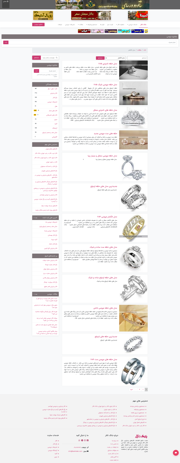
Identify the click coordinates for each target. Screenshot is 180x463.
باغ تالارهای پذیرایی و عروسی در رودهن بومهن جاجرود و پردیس (45, 189)
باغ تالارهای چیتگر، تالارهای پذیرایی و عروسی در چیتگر (46, 183)
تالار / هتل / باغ (46, 89)
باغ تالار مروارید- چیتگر (50, 282)
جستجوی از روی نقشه (138, 413)
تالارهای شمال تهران (51, 149)
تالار (56, 441)
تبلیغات (60, 24)
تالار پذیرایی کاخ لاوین (50, 248)
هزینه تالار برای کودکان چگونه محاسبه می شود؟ (46, 312)
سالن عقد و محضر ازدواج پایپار (48, 226)
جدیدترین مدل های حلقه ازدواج (104, 186)
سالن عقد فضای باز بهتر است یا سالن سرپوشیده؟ (46, 326)
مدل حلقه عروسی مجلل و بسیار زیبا (102, 155)
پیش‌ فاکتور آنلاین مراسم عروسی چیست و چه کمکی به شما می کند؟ (46, 332)
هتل (46, 106)
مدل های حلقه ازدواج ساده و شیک (102, 277)
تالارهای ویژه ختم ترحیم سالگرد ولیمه (46, 210)
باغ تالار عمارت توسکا (51, 265)
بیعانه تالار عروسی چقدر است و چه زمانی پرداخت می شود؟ (47, 319)
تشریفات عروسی (70, 24)
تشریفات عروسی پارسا (50, 231)
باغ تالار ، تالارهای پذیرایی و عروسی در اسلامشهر (46, 176)
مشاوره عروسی (38, 24)
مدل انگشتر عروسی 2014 (107, 216)
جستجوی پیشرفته (139, 409)
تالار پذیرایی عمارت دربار (50, 273)
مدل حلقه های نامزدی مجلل (105, 110)
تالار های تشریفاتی (45, 115)
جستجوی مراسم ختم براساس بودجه (134, 416)
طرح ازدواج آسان (140, 419)
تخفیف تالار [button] (120, 24)
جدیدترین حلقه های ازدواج (106, 336)
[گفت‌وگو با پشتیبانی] (176, 453)
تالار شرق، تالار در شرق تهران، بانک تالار (45, 157)
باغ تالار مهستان (52, 235)
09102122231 (77, 447)
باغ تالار (46, 97)
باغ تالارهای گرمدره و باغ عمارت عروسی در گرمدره (45, 200)
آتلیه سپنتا (54, 239)
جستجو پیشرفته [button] (92, 24)
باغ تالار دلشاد (53, 244)
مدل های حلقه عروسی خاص (105, 308)
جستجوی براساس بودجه (137, 406)
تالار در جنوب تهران (51, 162)
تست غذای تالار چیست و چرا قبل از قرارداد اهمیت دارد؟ (46, 299)
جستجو (36, 57)
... (136, 389)
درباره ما (114, 441)
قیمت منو (110, 24)
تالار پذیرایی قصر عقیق (50, 286)
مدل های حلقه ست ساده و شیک (103, 247)
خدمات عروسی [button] (133, 24)
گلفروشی (46, 137)
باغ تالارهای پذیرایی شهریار (49, 171)
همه (36, 218)
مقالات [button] (81, 24)
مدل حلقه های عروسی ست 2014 (104, 359)
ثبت (6, 42)
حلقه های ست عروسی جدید (105, 133)
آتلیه (46, 124)
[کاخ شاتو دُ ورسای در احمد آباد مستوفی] (102, 4)
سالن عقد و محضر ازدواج (46, 132)
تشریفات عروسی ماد (51, 222)
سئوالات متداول (112, 450)
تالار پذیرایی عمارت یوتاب (50, 260)
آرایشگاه (46, 128)
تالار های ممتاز (45, 111)
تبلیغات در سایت (112, 447)
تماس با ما (114, 444)
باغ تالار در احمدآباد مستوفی (49, 166)
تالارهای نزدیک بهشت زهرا (49, 206)
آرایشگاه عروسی (52, 450)
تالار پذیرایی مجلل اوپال (50, 269)
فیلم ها (102, 24)
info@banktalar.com (75, 451)
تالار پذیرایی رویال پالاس (50, 278)
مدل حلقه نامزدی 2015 (108, 63)
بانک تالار (142, 24)
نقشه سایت (113, 460)
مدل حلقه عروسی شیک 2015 (105, 84)
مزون (46, 119)
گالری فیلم (114, 457)
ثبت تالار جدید (112, 453)
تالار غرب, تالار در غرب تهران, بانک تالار (46, 153)
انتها (131, 389)
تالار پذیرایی (46, 93)
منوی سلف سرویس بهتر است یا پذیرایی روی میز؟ (45, 306)
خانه (145, 50)
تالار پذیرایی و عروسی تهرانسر (48, 195)
